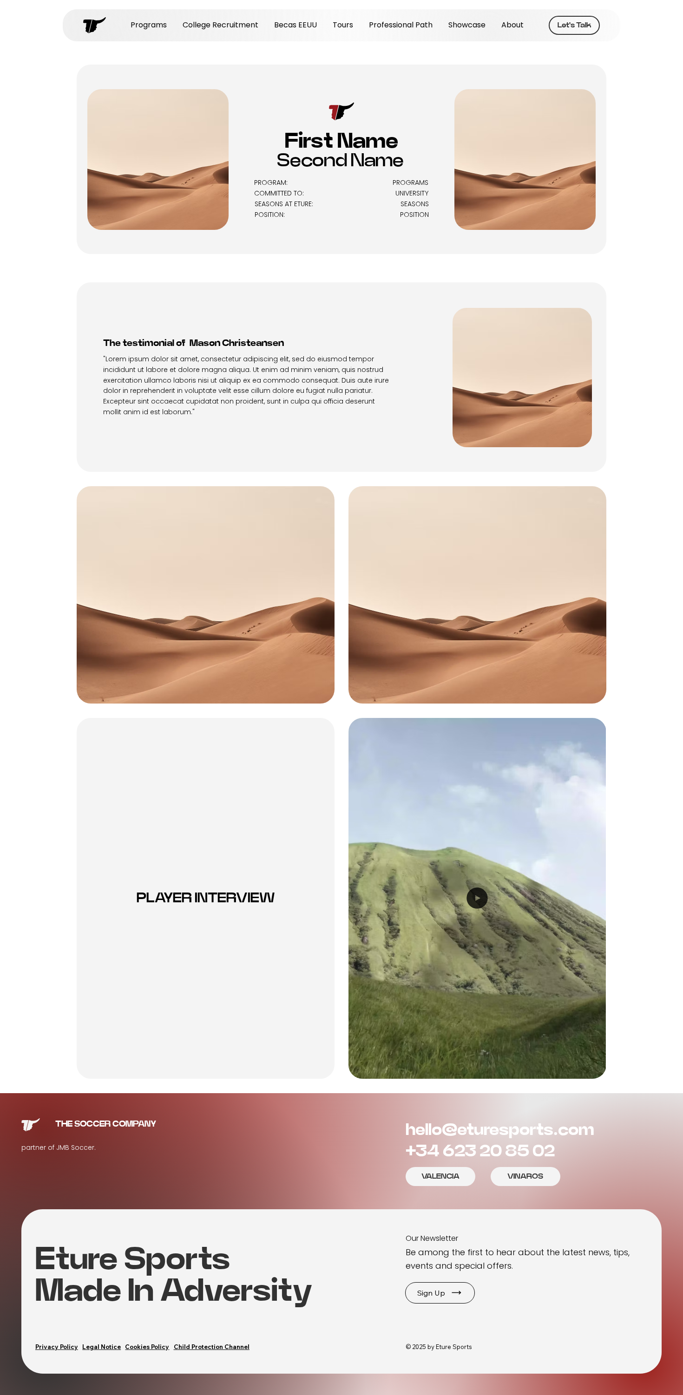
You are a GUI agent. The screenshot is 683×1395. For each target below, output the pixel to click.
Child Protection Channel (212, 1346)
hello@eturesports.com (500, 1129)
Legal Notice (101, 1346)
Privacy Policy (56, 1346)
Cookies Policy (147, 1346)
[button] (440, 1293)
